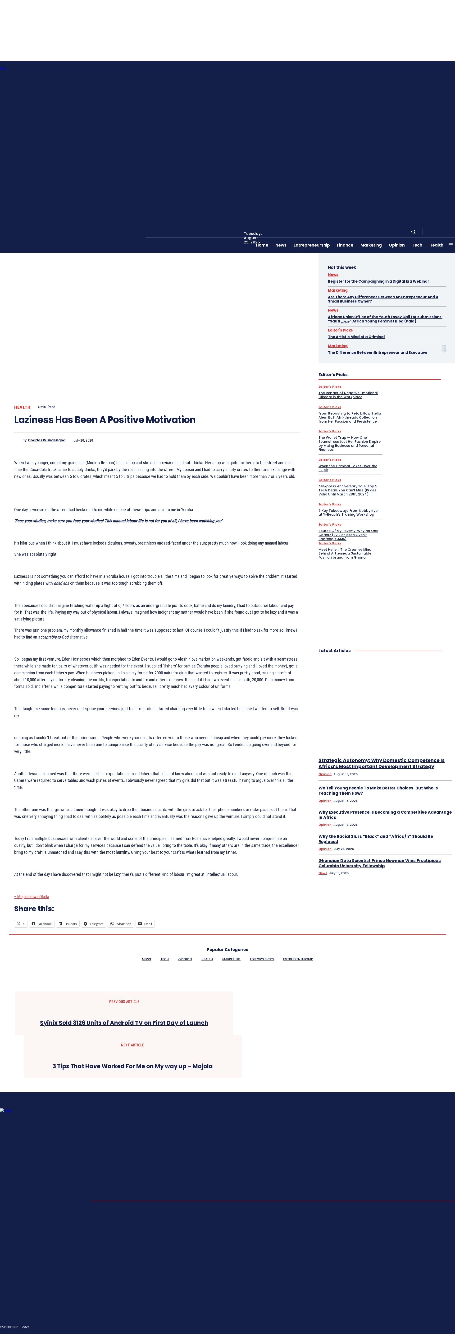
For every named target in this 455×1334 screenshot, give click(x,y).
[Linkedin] (442, 232)
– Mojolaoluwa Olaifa (31, 896)
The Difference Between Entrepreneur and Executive (377, 352)
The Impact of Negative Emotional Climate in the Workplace (348, 395)
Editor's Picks (340, 330)
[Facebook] (430, 232)
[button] (413, 231)
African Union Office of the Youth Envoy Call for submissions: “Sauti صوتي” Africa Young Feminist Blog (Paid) (385, 319)
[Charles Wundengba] (18, 440)
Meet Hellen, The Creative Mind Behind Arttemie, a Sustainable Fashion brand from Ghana (344, 553)
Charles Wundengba (46, 440)
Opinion (325, 774)
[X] (240, 440)
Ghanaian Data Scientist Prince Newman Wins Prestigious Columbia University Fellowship (379, 863)
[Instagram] (436, 232)
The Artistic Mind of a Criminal (356, 336)
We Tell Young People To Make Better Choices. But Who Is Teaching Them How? (378, 790)
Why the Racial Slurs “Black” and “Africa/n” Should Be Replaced (375, 839)
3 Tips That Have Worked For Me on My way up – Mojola (133, 1066)
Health (22, 407)
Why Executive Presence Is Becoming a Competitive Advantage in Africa (385, 814)
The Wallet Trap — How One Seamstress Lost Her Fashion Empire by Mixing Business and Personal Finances (349, 443)
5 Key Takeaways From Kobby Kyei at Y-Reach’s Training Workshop (348, 512)
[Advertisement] (379, 598)
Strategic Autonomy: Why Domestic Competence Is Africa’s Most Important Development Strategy (381, 763)
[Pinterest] (257, 440)
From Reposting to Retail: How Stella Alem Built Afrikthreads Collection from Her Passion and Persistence (349, 417)
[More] (291, 440)
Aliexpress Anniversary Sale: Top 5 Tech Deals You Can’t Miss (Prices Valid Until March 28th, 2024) (347, 490)
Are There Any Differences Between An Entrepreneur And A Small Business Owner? (383, 299)
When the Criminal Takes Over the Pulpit (347, 468)
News (333, 274)
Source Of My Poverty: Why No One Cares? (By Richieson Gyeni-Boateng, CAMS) (348, 534)
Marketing (338, 290)
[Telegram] (447, 232)
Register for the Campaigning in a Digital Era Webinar (378, 281)
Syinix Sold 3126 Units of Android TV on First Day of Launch (124, 1023)
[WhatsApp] (274, 440)
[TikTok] (441, 1325)
